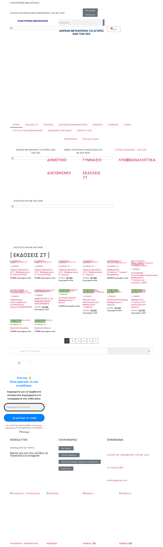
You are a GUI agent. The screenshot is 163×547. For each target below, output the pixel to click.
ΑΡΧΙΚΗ (16, 124)
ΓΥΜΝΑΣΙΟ (113, 124)
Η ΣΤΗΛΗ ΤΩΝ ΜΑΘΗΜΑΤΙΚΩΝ (28, 130)
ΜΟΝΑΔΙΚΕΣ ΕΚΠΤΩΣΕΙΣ (60, 130)
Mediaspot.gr (94, 486)
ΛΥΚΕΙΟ (127, 124)
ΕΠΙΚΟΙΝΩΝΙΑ (70, 139)
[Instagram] (93, 4)
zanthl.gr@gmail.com (117, 480)
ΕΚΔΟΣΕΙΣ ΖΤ (31, 124)
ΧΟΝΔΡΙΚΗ (97, 124)
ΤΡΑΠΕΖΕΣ (48, 124)
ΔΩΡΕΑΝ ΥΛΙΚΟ (84, 130)
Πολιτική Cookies (90, 139)
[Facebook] (86, 4)
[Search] (103, 22)
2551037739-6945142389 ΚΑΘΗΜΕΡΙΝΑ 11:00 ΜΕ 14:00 (37, 13)
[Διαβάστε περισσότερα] (139, 261)
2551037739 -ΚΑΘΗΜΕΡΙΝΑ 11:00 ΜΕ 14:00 (128, 455)
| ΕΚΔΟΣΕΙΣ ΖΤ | (30, 255)
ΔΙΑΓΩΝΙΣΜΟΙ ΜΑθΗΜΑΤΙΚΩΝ (73, 124)
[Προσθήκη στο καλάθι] (18, 258)
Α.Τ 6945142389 (115, 467)
